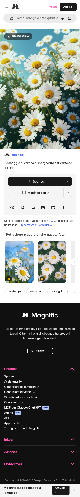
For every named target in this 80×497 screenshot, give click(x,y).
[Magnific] (40, 316)
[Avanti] (74, 262)
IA (52, 221)
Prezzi (52, 7)
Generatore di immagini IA (21, 387)
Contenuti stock (15, 402)
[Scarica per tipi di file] (68, 181)
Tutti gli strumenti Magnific (22, 428)
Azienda (10, 451)
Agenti (12, 413)
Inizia (8, 439)
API (6, 418)
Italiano (40, 350)
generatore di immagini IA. (36, 225)
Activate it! (60, 490)
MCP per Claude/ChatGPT (26, 407)
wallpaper (36, 291)
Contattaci (13, 464)
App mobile (12, 423)
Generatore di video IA (19, 392)
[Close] (74, 490)
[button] (40, 351)
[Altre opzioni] (63, 207)
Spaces (9, 376)
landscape (15, 291)
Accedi (68, 7)
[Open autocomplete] (9, 18)
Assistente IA (13, 381)
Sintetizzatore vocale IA (20, 397)
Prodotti (10, 369)
